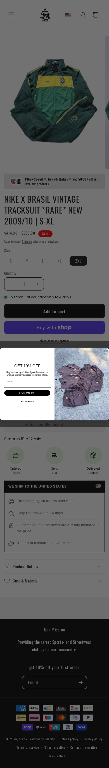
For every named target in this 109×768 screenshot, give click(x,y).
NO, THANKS (27, 401)
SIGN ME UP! (27, 393)
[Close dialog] (106, 350)
